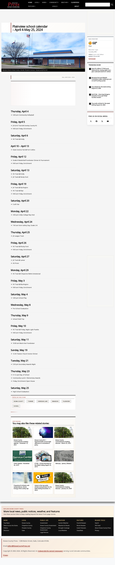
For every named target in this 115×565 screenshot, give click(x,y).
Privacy (97, 530)
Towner (30, 401)
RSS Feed (97, 525)
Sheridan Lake (42, 401)
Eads (23, 530)
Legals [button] (54, 6)
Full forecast (92, 59)
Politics (6, 528)
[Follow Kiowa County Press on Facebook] (96, 121)
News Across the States (11, 525)
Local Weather (62, 530)
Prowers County (26, 528)
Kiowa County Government (48, 525)
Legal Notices (44, 532)
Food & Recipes (81, 523)
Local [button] (37, 2)
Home (30, 2)
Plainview (66, 401)
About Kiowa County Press (103, 528)
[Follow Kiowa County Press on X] (91, 121)
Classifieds (75, 2)
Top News (7, 523)
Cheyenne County (27, 525)
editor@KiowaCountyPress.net (19, 546)
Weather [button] (64, 2)
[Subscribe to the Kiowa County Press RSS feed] (102, 121)
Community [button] (53, 2)
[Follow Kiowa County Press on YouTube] (108, 121)
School (16, 406)
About (76, 6)
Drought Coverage (63, 528)
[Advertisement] (43, 93)
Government (44, 523)
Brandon (55, 401)
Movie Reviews (81, 525)
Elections (6, 530)
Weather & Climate (64, 525)
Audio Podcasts (81, 528)
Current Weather (63, 523)
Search (97, 523)
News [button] (44, 2)
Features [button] (31, 6)
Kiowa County (18, 401)
